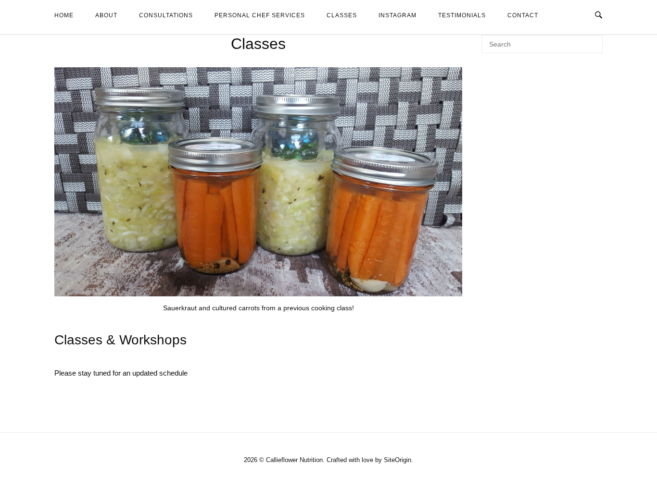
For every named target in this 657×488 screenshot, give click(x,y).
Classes (342, 15)
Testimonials (462, 15)
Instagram (398, 15)
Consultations (166, 15)
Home (64, 15)
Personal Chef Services (260, 15)
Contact (522, 15)
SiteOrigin (397, 460)
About (106, 15)
